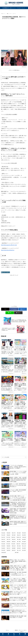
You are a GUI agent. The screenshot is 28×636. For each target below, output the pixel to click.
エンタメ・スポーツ (6, 272)
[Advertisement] (14, 34)
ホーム (7, 630)
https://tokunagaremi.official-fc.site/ (9, 245)
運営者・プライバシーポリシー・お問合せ (21, 631)
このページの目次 (13, 70)
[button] (18, 312)
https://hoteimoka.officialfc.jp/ (7, 250)
